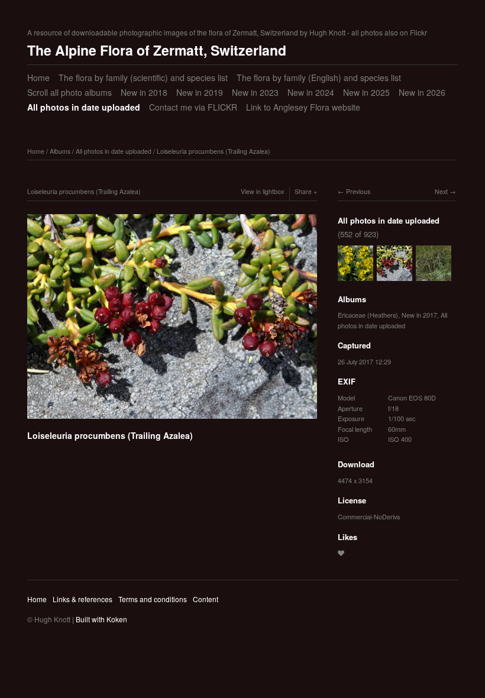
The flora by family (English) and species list (319, 77)
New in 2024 (310, 92)
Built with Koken (101, 619)
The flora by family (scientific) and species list (143, 77)
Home (38, 77)
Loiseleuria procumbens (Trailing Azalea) (213, 151)
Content (205, 599)
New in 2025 (366, 92)
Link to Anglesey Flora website (303, 107)
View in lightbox (262, 191)
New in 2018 (144, 92)
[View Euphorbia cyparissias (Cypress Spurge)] (355, 275)
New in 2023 (255, 92)
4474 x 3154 (355, 480)
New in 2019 (199, 92)
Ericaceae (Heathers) (368, 314)
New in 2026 (422, 92)
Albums (60, 151)
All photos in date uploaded (83, 107)
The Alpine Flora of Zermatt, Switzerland (156, 50)
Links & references (82, 599)
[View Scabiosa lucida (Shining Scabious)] (433, 275)
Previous (358, 191)
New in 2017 (419, 314)
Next (441, 191)
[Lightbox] (172, 420)
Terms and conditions (152, 599)
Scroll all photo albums (69, 92)
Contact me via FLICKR (193, 107)
